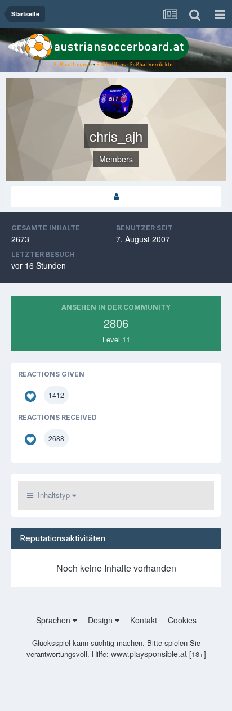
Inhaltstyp (52, 495)
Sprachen (54, 620)
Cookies (182, 620)
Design (101, 620)
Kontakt (143, 620)
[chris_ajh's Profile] (116, 196)
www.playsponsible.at (149, 653)
